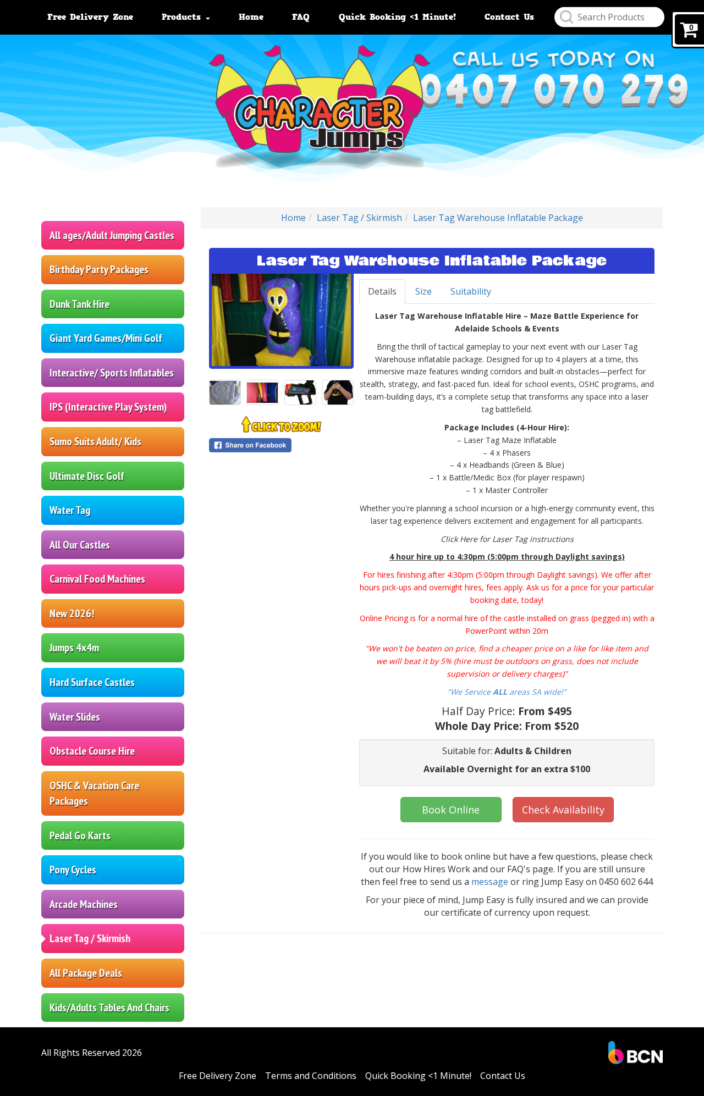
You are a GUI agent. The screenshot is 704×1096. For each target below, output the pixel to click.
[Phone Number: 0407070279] (553, 91)
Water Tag (70, 510)
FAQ (301, 17)
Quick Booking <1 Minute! (397, 17)
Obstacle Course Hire (92, 751)
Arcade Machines (84, 904)
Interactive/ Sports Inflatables (112, 373)
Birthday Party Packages (99, 269)
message (490, 882)
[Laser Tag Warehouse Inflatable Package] (281, 320)
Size (423, 291)
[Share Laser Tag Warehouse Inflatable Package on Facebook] (281, 445)
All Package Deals (86, 973)
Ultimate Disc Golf (87, 476)
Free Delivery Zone (90, 17)
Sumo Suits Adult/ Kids (95, 441)
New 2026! (72, 613)
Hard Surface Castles (92, 682)
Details (382, 291)
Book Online (451, 809)
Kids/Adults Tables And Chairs (109, 1007)
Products (183, 17)
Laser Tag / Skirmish (90, 938)
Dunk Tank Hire (79, 304)
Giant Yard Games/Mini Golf (106, 338)
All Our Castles (80, 545)
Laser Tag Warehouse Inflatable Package (498, 218)
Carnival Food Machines (97, 579)
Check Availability (563, 809)
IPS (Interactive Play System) (108, 407)
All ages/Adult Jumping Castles (112, 235)
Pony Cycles (73, 869)
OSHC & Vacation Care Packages (94, 793)
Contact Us (509, 17)
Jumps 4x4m (74, 647)
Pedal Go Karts (80, 835)
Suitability (470, 291)
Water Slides (75, 717)
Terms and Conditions (310, 1076)
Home (251, 17)
